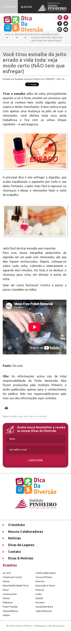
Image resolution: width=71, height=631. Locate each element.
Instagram (59, 29)
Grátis (39, 594)
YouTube (65, 29)
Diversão (19, 34)
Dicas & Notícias (20, 558)
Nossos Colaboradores (25, 531)
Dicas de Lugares (21, 545)
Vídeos (6, 615)
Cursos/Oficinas (44, 577)
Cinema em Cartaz (12, 577)
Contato (14, 551)
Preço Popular (10, 606)
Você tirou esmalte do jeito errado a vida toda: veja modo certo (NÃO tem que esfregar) (46, 37)
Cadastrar (35, 460)
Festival (40, 590)
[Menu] (60, 17)
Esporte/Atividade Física (16, 585)
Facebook (59, 23)
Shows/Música (10, 611)
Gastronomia (10, 594)
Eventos (10, 565)
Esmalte (13, 416)
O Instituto (16, 525)
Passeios (40, 602)
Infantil (39, 598)
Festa (6, 590)
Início (7, 34)
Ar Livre (7, 573)
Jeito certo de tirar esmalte (32, 416)
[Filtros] (66, 17)
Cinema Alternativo (46, 573)
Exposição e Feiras (45, 585)
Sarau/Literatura (44, 606)
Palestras (8, 602)
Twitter (65, 23)
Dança (6, 581)
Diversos (40, 581)
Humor (6, 598)
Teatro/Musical (44, 611)
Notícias (27, 34)
